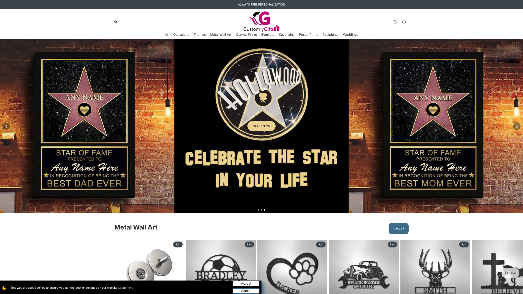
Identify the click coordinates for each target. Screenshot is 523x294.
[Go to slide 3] (264, 210)
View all (398, 228)
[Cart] (404, 21)
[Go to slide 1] (258, 210)
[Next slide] (518, 4)
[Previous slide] (4, 4)
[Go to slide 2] (261, 210)
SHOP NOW (261, 126)
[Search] (115, 21)
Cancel (246, 291)
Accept (246, 283)
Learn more (125, 287)
